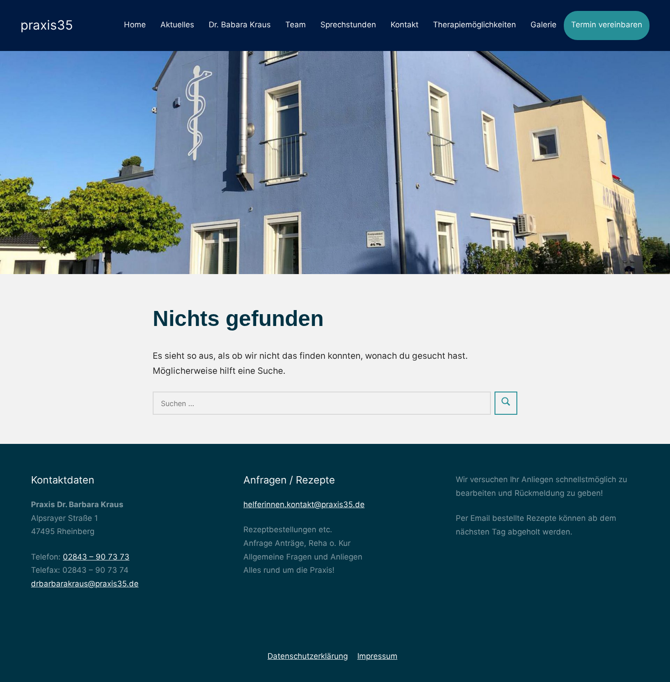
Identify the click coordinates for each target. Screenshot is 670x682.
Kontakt (404, 24)
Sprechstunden (348, 24)
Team (295, 24)
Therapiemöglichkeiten (474, 24)
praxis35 (47, 25)
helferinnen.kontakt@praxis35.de (304, 504)
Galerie (544, 24)
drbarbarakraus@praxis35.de (85, 583)
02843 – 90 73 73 (96, 556)
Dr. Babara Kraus (240, 24)
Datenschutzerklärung (308, 656)
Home (135, 24)
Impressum (377, 656)
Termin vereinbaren (606, 24)
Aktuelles (177, 24)
